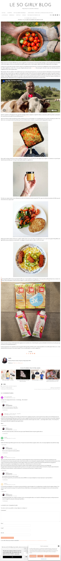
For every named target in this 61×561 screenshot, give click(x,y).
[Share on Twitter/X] (3, 384)
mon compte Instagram (44, 280)
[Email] (57, 15)
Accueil (4, 12)
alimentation (5, 386)
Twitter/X (17, 363)
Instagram (21, 363)
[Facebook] (55, 15)
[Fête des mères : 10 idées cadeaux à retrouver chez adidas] (8, 374)
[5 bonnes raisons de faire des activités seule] (23, 374)
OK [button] (12, 556)
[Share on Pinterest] (5, 384)
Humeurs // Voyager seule (7, 388)
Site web (2, 532)
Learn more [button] (16, 553)
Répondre (4, 401)
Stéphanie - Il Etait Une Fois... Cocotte (12, 413)
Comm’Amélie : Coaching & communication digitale (40, 12)
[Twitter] (50, 15)
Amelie (6, 404)
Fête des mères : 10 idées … (8, 380)
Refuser (40, 556)
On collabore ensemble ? (20, 12)
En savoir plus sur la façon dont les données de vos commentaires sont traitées (32, 540)
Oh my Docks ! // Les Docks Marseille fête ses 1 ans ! (47, 388)
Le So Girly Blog (30, 5)
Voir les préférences (52, 556)
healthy (15, 386)
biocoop (11, 386)
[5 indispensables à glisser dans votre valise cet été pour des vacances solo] (53, 374)
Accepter (33, 556)
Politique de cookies (43, 558)
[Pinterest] (53, 15)
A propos (9, 12)
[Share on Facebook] (2, 384)
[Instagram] (52, 15)
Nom (2, 523)
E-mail (2, 528)
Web (13, 363)
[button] (58, 546)
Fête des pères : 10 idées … (38, 380)
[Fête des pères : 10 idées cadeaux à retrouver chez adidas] (38, 374)
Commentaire (3, 510)
